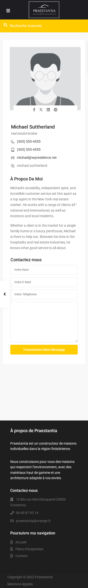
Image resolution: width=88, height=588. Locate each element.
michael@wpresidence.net (37, 157)
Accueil (20, 542)
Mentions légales (20, 584)
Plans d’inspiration (29, 549)
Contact (21, 556)
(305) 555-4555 (29, 141)
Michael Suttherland (33, 127)
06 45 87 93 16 (27, 513)
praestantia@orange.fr (33, 521)
